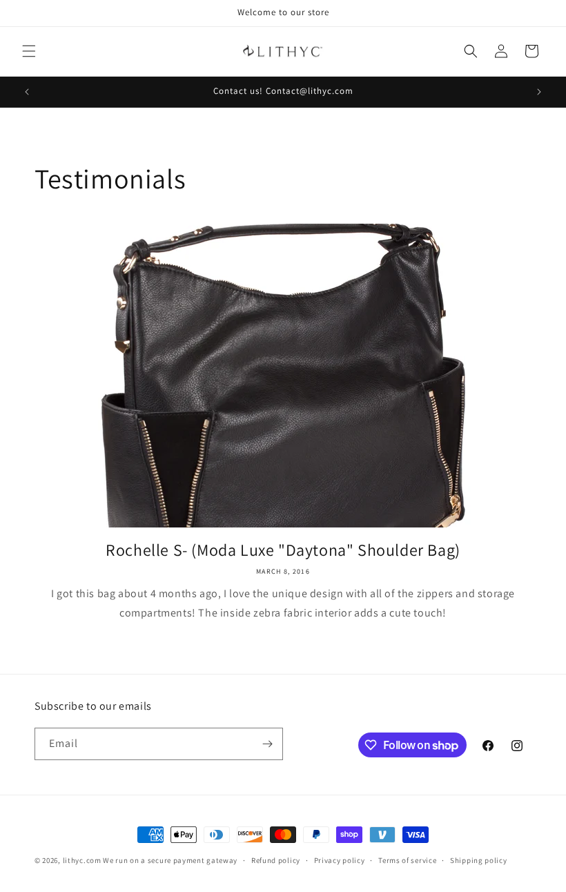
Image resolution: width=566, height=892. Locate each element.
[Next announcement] (539, 92)
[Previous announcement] (27, 92)
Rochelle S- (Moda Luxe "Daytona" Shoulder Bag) (283, 550)
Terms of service (407, 860)
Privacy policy (339, 860)
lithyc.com (82, 860)
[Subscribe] (267, 744)
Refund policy (275, 860)
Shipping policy (478, 860)
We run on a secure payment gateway (170, 860)
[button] (29, 51)
